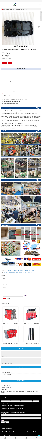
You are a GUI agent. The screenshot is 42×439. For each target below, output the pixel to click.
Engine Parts (12, 9)
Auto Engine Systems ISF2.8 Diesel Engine (10, 343)
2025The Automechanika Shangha (8, 376)
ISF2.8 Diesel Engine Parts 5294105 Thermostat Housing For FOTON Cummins (20, 270)
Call (15, 438)
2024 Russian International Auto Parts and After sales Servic (10, 408)
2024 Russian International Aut (7, 374)
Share (5, 438)
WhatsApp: (5, 278)
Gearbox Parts (4, 356)
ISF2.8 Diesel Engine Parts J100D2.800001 (31, 323)
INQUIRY (4, 62)
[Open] (41, 16)
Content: (4, 287)
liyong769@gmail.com (7, 387)
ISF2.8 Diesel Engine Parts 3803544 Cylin (31, 343)
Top (36, 438)
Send (4, 298)
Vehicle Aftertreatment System (7, 363)
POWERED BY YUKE (31, 435)
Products (7, 9)
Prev (3, 27)
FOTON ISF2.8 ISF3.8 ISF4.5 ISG (21, 9)
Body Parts (4, 358)
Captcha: (2, 416)
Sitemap (36, 435)
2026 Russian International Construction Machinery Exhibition (10, 405)
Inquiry (26, 438)
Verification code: (6, 293)
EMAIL (10, 62)
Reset (9, 298)
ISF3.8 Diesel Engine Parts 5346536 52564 (10, 323)
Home (4, 9)
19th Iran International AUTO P (7, 372)
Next (39, 27)
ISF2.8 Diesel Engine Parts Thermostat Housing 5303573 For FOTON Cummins (18, 272)
